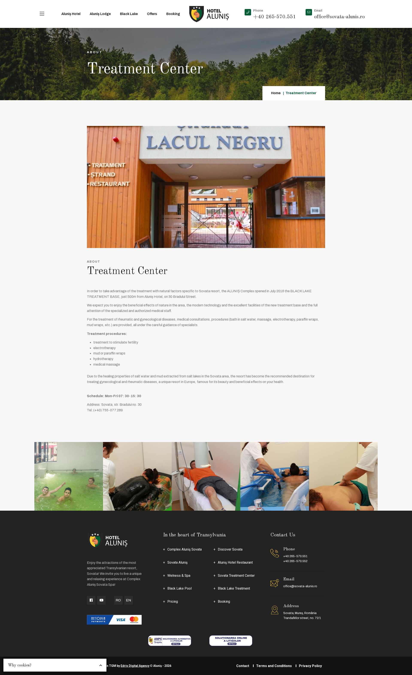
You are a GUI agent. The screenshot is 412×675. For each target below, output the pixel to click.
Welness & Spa (178, 576)
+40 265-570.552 (295, 561)
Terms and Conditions (274, 666)
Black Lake (129, 14)
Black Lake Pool (179, 588)
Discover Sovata (230, 549)
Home (276, 93)
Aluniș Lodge (100, 14)
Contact (242, 666)
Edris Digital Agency (135, 665)
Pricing (172, 601)
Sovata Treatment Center (236, 576)
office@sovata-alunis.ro (300, 586)
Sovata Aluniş (177, 562)
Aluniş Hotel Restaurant (235, 562)
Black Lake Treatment (234, 588)
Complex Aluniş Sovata (184, 549)
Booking (173, 14)
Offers (152, 14)
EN (128, 600)
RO (118, 600)
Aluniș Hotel (70, 14)
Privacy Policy (310, 666)
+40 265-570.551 (295, 556)
